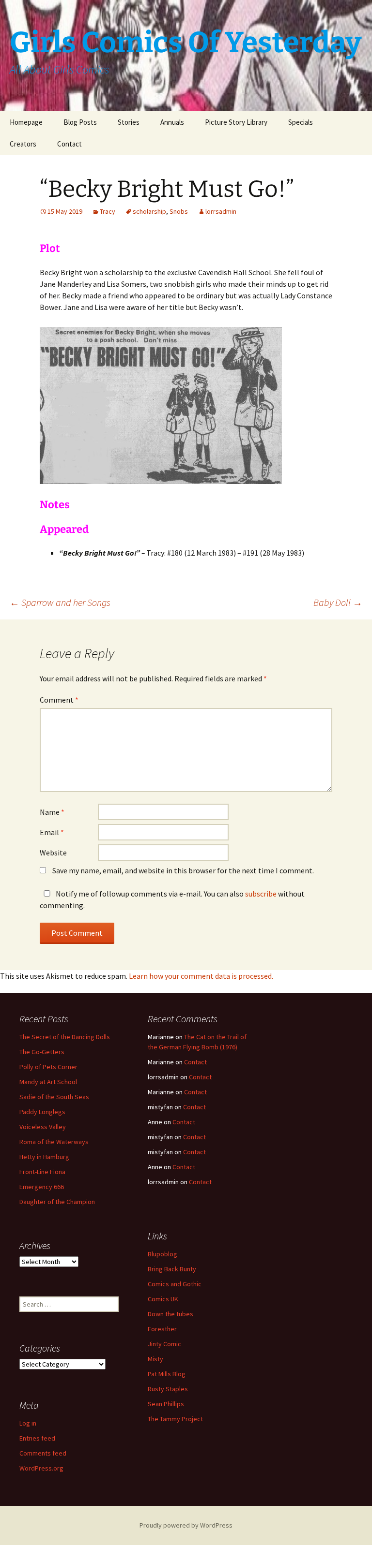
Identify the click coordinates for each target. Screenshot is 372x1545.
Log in (27, 1423)
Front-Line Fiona (42, 1171)
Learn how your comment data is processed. (201, 976)
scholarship (149, 211)
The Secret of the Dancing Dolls (64, 1036)
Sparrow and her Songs (60, 602)
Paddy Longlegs (42, 1111)
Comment (59, 700)
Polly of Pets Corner (48, 1066)
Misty (155, 1358)
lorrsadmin (220, 211)
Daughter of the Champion (57, 1201)
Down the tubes (170, 1314)
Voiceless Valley (42, 1126)
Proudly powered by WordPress (186, 1525)
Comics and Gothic (175, 1284)
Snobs (179, 211)
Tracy (107, 211)
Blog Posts (80, 122)
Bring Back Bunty (172, 1269)
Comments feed (42, 1453)
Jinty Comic (164, 1343)
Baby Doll (337, 602)
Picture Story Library (236, 122)
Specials (300, 122)
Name (52, 812)
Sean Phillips (166, 1403)
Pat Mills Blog (167, 1373)
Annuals (172, 122)
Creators (23, 143)
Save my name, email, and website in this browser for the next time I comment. (183, 870)
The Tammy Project (175, 1418)
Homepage (26, 122)
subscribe (261, 893)
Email (52, 832)
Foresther (162, 1328)
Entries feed (37, 1438)
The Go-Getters (41, 1051)
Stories (129, 122)
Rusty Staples (168, 1388)
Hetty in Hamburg (44, 1156)
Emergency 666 (41, 1186)
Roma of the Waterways (54, 1141)
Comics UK (163, 1299)
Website (53, 852)
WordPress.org (41, 1468)
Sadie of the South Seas (54, 1096)
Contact (69, 143)
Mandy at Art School (48, 1081)
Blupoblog (162, 1254)
